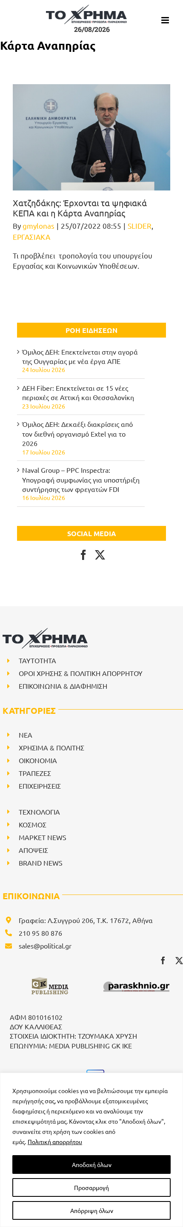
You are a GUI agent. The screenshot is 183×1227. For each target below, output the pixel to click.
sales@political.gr (45, 945)
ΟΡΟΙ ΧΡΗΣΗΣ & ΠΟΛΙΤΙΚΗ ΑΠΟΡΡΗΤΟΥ (81, 673)
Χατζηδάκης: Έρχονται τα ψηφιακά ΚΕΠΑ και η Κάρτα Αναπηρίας (80, 207)
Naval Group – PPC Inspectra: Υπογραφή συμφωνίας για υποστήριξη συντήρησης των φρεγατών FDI (81, 479)
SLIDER (140, 225)
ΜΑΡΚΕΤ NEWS (42, 837)
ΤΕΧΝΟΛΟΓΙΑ (39, 811)
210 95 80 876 (40, 933)
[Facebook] (83, 555)
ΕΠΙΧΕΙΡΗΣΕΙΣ (40, 785)
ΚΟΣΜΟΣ (32, 824)
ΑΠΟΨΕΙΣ (33, 850)
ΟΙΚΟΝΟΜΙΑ (38, 760)
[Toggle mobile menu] (165, 20)
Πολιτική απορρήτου (55, 1141)
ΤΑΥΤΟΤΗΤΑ (37, 660)
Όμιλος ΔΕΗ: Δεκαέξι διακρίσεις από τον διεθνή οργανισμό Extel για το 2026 (77, 433)
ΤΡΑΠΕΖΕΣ (35, 773)
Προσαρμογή (91, 1187)
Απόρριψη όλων (91, 1210)
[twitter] (179, 960)
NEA (25, 734)
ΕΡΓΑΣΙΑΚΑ (31, 236)
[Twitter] (100, 555)
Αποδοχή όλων (92, 1164)
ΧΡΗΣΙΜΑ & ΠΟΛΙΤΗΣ (51, 747)
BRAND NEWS (41, 862)
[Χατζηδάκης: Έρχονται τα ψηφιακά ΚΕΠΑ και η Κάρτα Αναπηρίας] (91, 137)
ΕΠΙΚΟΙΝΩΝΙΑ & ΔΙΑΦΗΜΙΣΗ (63, 686)
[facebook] (163, 960)
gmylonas (38, 225)
